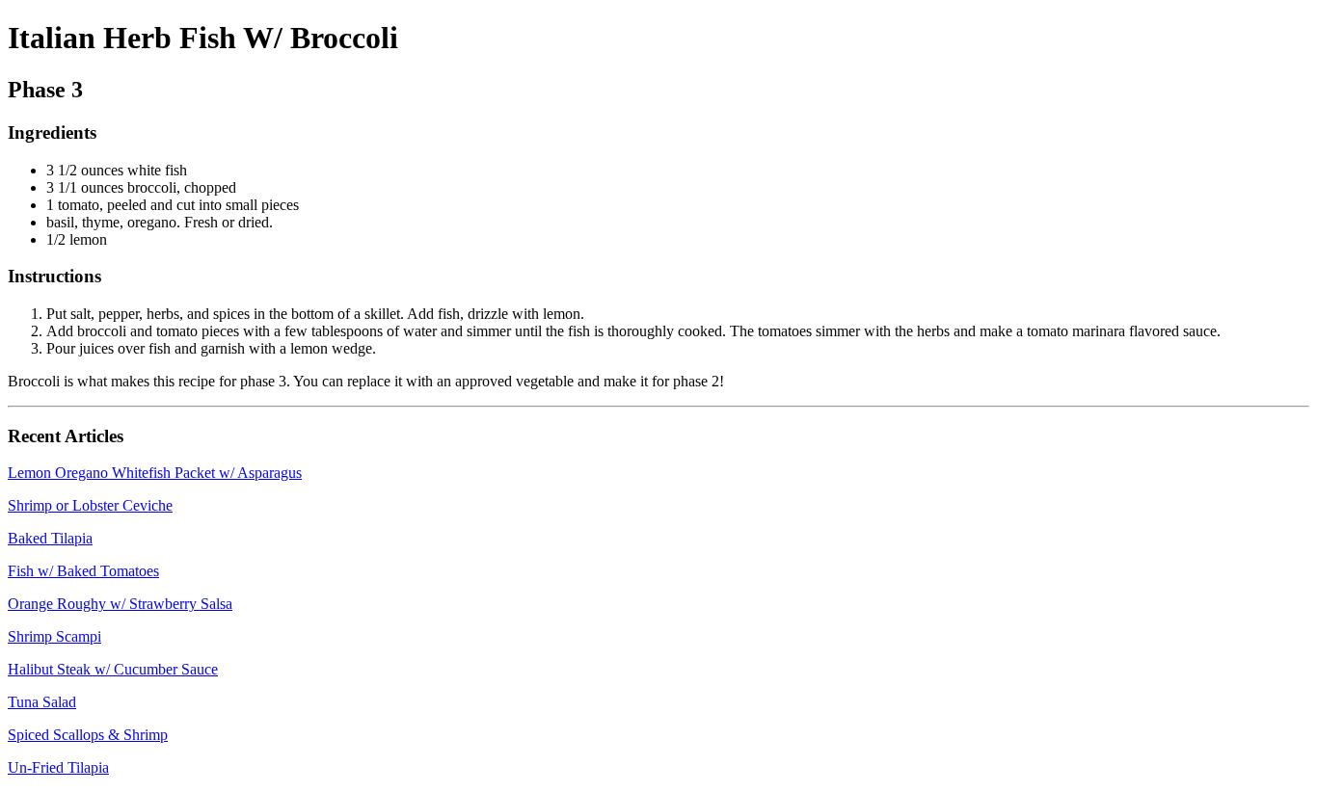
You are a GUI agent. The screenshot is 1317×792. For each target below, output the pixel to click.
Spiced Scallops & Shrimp (88, 734)
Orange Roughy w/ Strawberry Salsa (120, 603)
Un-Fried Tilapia (58, 767)
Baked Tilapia (50, 538)
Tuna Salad (42, 702)
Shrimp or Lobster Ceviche (90, 505)
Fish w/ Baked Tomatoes (83, 571)
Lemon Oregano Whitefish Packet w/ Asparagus (155, 472)
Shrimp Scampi (54, 636)
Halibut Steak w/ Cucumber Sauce (113, 669)
